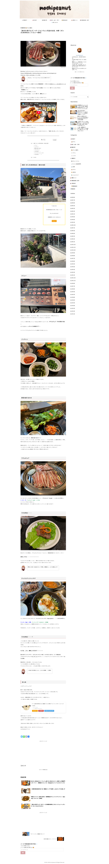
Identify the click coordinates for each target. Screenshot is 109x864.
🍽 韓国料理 (23, 27)
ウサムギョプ (36, 149)
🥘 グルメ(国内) (29, 27)
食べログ (54, 221)
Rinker (37, 707)
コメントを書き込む (43, 769)
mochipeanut (79, 55)
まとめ (35, 157)
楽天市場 (41, 710)
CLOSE (54, 140)
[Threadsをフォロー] (78, 72)
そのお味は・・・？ (38, 154)
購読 (23, 852)
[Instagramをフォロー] (80, 72)
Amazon (35, 710)
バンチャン (36, 146)
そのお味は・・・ (37, 151)
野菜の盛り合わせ (37, 148)
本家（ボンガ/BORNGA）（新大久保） (41, 143)
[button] (88, 97)
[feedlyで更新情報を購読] (82, 72)
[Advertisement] (43, 36)
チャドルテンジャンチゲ (39, 152)
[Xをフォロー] (77, 72)
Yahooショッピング (49, 710)
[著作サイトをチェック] (75, 72)
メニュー (36, 145)
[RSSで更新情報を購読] (83, 72)
